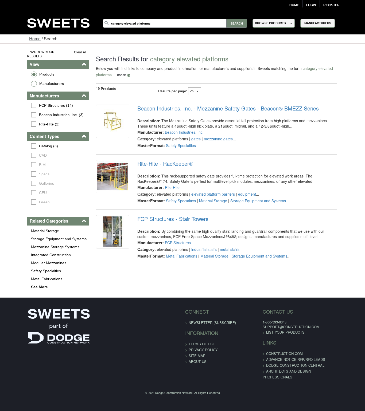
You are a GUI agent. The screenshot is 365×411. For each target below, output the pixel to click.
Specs (21, 170)
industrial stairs (196, 243)
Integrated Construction (28, 250)
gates (188, 132)
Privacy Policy (203, 345)
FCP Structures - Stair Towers (165, 212)
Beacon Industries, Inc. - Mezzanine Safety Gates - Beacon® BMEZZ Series (220, 102)
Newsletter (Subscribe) (212, 318)
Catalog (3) (25, 142)
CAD (20, 151)
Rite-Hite (164, 181)
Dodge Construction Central (286, 360)
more (345, 68)
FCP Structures (170, 236)
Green (21, 198)
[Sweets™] (58, 22)
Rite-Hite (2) (26, 119)
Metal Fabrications (23, 274)
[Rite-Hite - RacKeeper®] (101, 173)
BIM (19, 160)
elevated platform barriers (205, 187)
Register (331, 5)
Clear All (66, 52)
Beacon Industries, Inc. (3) (38, 110)
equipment (239, 187)
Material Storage (22, 226)
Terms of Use (202, 339)
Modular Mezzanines (25, 258)
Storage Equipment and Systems (35, 234)
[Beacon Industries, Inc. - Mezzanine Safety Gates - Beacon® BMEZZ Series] (101, 118)
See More (16, 282)
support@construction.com (282, 322)
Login (311, 5)
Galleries (23, 179)
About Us (198, 356)
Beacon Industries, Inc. (176, 125)
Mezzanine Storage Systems (32, 242)
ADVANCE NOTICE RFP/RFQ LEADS (286, 354)
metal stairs (222, 243)
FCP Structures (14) (33, 101)
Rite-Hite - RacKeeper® (157, 157)
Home (294, 5)
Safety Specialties (23, 266)
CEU (20, 188)
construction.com (275, 348)
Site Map (197, 351)
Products (23, 70)
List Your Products (276, 327)
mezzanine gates (210, 132)
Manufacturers (28, 79)
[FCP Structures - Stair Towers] (101, 228)
